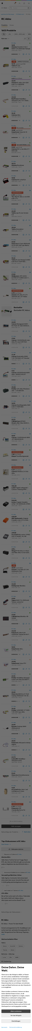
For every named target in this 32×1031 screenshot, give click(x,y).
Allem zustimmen (15, 1011)
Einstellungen (16, 1021)
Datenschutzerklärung (15, 1027)
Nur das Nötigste (16, 1015)
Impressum (4, 1027)
